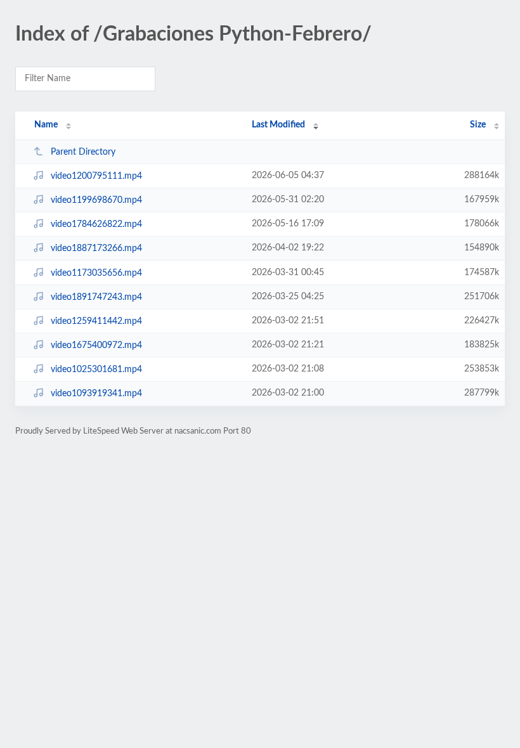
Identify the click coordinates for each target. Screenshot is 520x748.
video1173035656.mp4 (96, 273)
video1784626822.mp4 (96, 224)
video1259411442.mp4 (96, 321)
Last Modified (278, 124)
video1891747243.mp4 (96, 297)
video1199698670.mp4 (96, 200)
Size (478, 124)
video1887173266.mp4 (96, 248)
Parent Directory (83, 152)
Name (46, 124)
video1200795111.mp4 (96, 176)
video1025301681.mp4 (96, 369)
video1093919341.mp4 (96, 393)
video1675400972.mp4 (96, 345)
